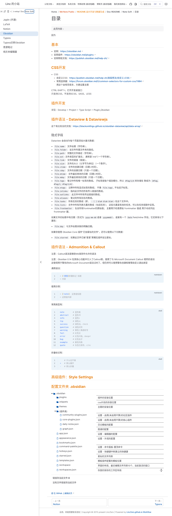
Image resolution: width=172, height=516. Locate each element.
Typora (7, 38)
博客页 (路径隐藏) (104, 4)
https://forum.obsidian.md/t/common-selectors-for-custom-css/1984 (105, 81)
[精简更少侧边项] (13, 11)
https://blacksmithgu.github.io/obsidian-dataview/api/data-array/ (107, 126)
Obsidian (8, 33)
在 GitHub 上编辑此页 (63, 493)
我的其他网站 (119, 4)
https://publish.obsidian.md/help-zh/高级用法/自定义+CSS (99, 78)
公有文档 (48, 4)
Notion (6, 29)
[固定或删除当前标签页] (8, 11)
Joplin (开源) (9, 19)
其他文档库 (61, 4)
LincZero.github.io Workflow (139, 512)
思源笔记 (7, 47)
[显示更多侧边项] (11, 11)
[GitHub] (131, 4)
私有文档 (72, 4)
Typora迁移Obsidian (14, 42)
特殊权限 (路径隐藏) (86, 4)
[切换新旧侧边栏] (4, 11)
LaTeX (6, 24)
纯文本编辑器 (10, 51)
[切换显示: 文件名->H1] (1, 11)
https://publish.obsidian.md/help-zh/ (88, 58)
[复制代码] (160, 276)
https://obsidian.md (70, 51)
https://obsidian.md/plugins (79, 54)
